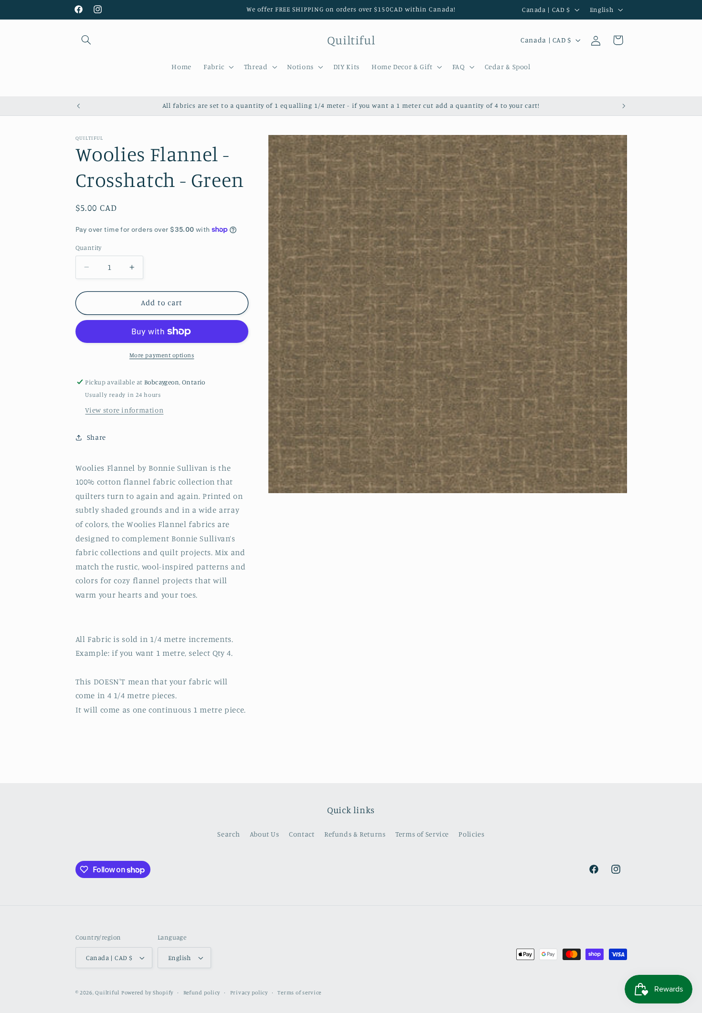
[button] (86, 40)
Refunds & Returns (355, 834)
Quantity (88, 247)
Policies (471, 834)
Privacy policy (249, 992)
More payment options (161, 355)
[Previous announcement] (78, 105)
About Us (264, 834)
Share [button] (96, 437)
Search (228, 834)
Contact (301, 834)
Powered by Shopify (147, 992)
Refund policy (202, 992)
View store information (124, 410)
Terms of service (299, 992)
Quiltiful (107, 992)
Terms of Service (422, 834)
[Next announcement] (623, 105)
